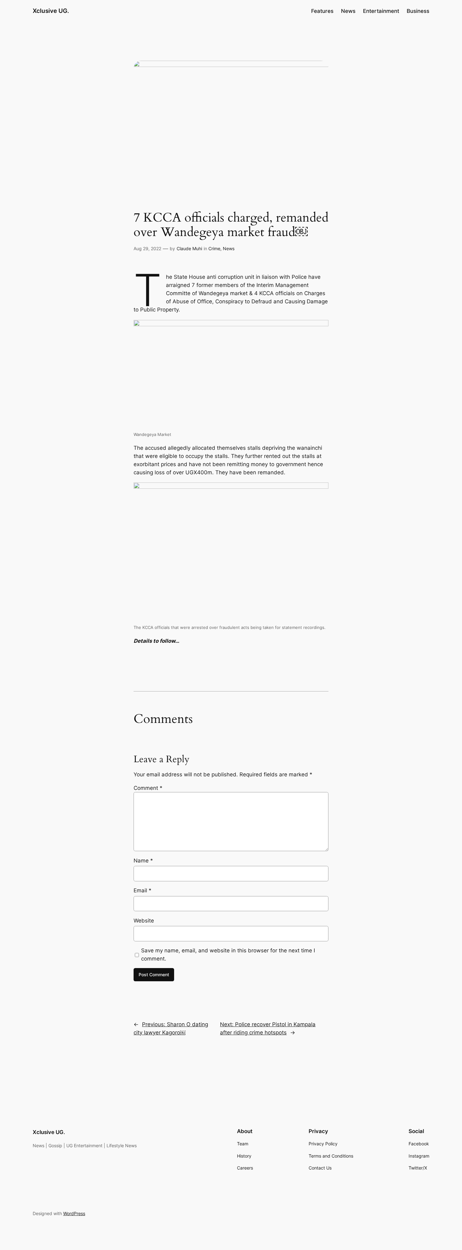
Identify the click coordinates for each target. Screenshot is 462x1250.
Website (144, 920)
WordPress (74, 1213)
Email (142, 890)
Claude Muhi (189, 248)
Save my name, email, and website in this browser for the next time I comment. (228, 954)
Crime (214, 248)
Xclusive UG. (51, 10)
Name (143, 860)
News (228, 248)
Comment (148, 788)
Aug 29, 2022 (147, 248)
